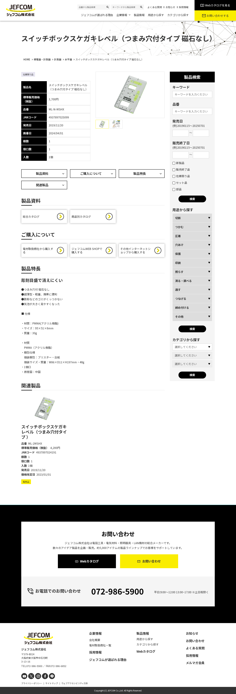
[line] (52, 676)
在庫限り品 (183, 176)
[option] (44, 439)
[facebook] (45, 676)
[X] (31, 676)
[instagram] (38, 676)
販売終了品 (183, 169)
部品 (179, 189)
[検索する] (107, 7)
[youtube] (24, 676)
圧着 (178, 236)
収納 (178, 263)
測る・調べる (183, 281)
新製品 (180, 163)
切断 (178, 218)
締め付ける (182, 307)
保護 (178, 254)
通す (178, 289)
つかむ (179, 227)
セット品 (181, 182)
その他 (179, 316)
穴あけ (179, 245)
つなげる (180, 298)
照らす (179, 272)
